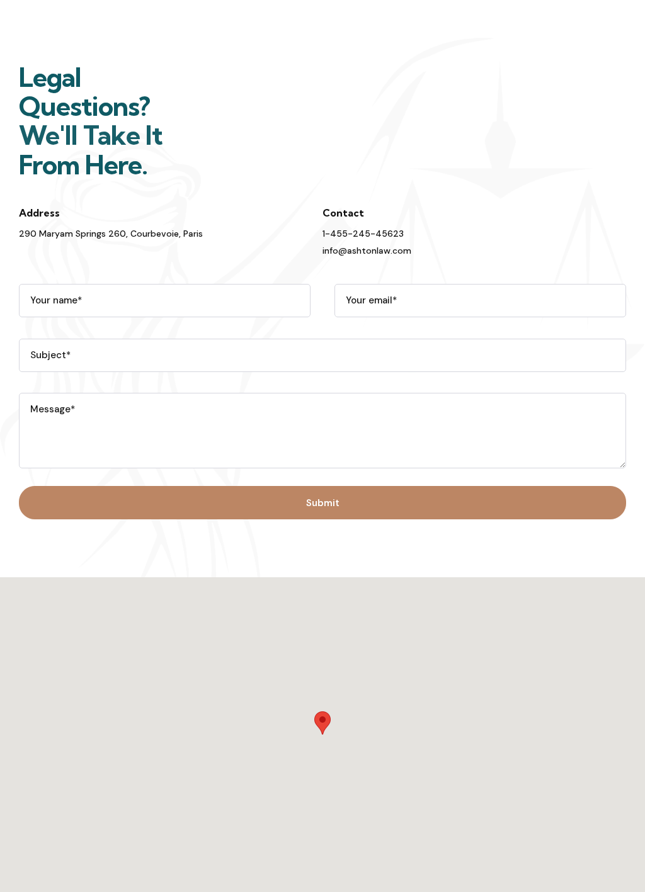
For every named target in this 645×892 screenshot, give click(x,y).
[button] (322, 723)
